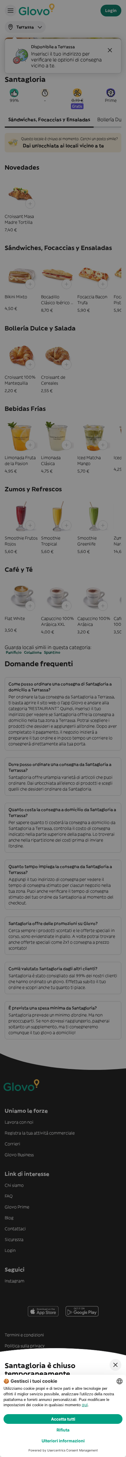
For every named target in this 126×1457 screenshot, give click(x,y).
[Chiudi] (115, 1365)
